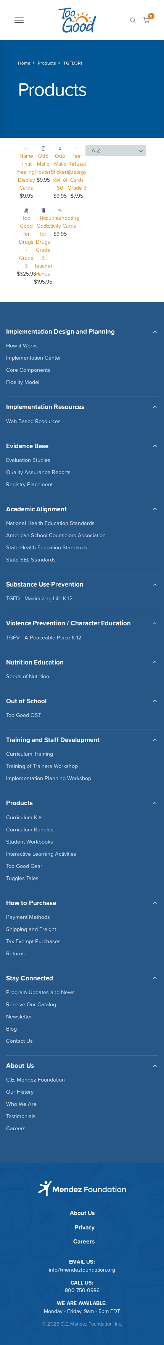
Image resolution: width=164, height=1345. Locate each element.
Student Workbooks (29, 841)
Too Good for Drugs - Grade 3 (26, 242)
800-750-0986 (82, 1290)
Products (47, 63)
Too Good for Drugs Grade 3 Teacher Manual (43, 246)
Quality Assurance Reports (38, 472)
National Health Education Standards (50, 523)
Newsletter (19, 1016)
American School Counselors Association (56, 535)
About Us (82, 1213)
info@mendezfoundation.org (82, 1270)
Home (24, 63)
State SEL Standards (31, 559)
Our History (20, 1092)
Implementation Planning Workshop (48, 778)
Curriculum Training (29, 754)
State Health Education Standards (46, 547)
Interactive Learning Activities (41, 854)
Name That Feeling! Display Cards (26, 172)
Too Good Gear (24, 866)
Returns (15, 953)
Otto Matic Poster (43, 164)
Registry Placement (29, 484)
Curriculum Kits (24, 817)
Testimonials (20, 1116)
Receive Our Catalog (31, 1004)
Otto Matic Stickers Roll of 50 (60, 172)
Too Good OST (23, 715)
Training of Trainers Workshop (42, 766)
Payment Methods (28, 917)
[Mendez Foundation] (77, 20)
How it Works (22, 345)
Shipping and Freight (31, 929)
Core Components (28, 370)
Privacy (85, 1227)
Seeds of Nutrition (27, 676)
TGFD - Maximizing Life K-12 (39, 598)
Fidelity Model (22, 382)
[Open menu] (19, 20)
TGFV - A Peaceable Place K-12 (43, 637)
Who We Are (21, 1104)
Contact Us (19, 1041)
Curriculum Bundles (29, 829)
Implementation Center (33, 358)
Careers (16, 1128)
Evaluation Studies (28, 460)
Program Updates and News (40, 992)
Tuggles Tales (22, 878)
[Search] (133, 20)
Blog (11, 1029)
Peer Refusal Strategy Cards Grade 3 (77, 172)
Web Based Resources (33, 421)
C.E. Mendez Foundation (35, 1079)
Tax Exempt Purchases (33, 941)
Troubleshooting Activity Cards (60, 222)
